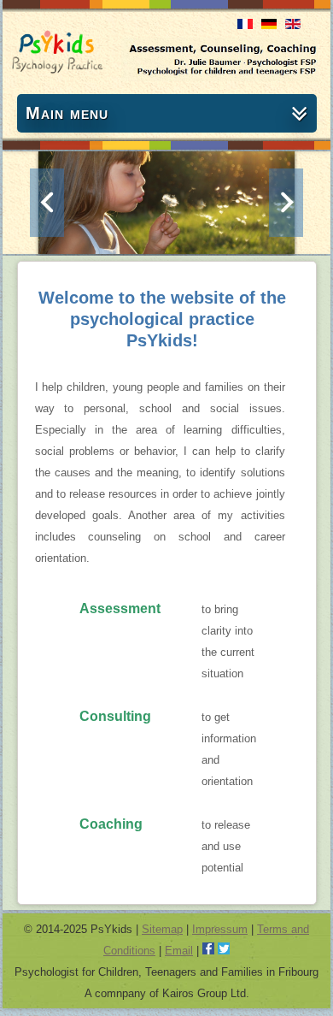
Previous (47, 202)
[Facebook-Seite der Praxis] (208, 950)
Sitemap (162, 929)
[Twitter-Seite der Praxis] (224, 950)
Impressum (220, 929)
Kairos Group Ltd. (205, 993)
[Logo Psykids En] (57, 69)
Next (286, 202)
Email (179, 950)
